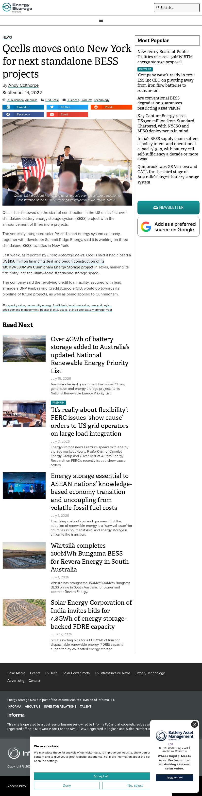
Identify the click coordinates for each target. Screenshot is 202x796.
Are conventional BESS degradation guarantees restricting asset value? (159, 103)
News (7, 37)
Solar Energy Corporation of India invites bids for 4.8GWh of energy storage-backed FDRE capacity (91, 614)
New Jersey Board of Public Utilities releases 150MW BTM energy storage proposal (165, 57)
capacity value (15, 305)
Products (86, 100)
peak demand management (20, 309)
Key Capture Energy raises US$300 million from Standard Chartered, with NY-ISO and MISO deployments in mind (165, 123)
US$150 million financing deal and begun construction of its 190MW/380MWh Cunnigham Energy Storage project (53, 264)
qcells (63, 309)
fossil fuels (60, 305)
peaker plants (49, 309)
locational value (78, 305)
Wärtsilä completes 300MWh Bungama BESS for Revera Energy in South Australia (90, 557)
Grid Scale (52, 100)
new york (97, 305)
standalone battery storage (87, 309)
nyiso (107, 305)
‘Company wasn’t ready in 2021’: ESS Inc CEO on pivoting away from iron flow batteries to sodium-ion (166, 82)
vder (109, 309)
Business (73, 100)
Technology (101, 100)
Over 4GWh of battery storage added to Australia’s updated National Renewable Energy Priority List (90, 355)
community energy (39, 305)
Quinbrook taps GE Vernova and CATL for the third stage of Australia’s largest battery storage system (168, 174)
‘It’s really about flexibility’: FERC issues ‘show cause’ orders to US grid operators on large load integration (90, 422)
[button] (23, 107)
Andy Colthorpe (23, 85)
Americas (31, 100)
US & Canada (15, 100)
